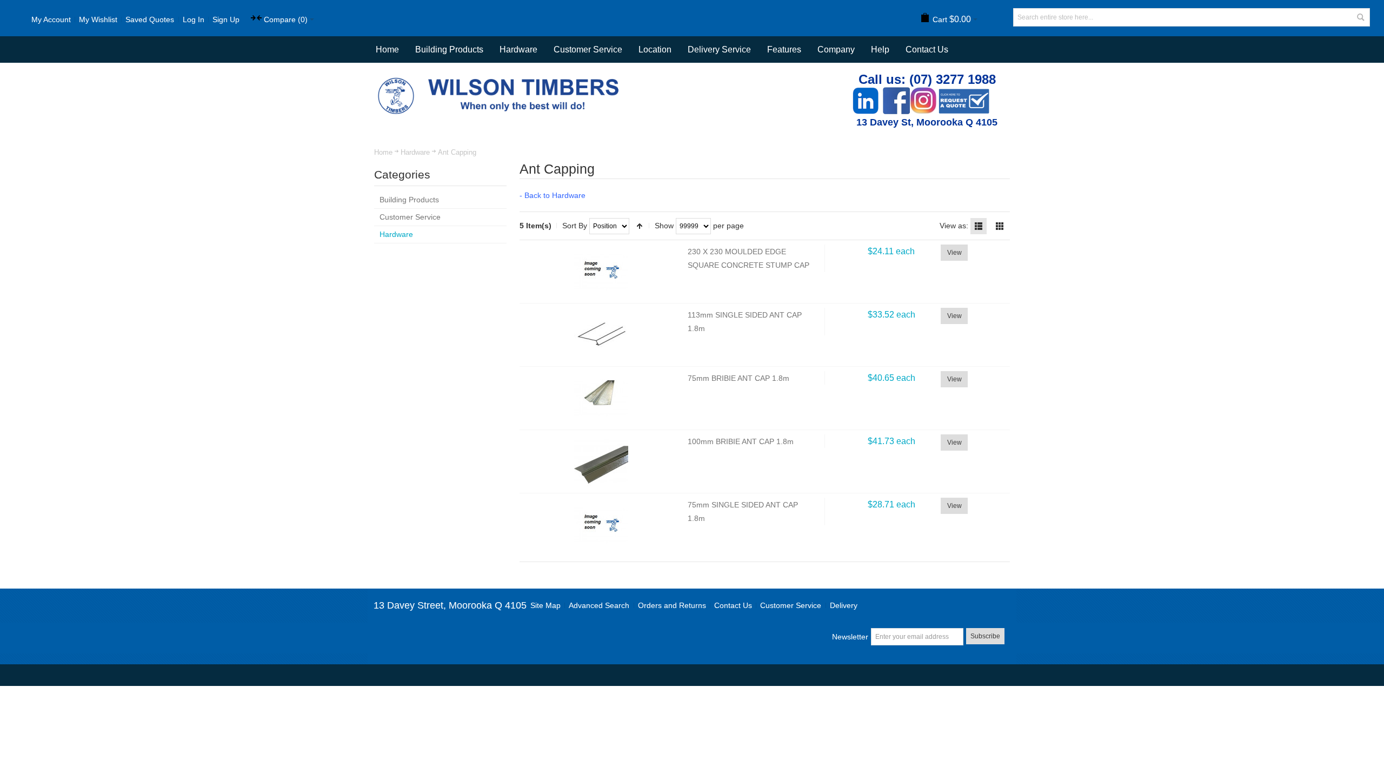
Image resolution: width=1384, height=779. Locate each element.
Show (664, 225)
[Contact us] (964, 92)
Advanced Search (599, 605)
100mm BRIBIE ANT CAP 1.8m (741, 441)
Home (383, 152)
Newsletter (850, 636)
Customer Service (790, 605)
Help (880, 49)
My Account (51, 19)
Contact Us (927, 49)
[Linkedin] (865, 92)
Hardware (415, 152)
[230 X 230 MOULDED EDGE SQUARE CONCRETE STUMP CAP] (601, 272)
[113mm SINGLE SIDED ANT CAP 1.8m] (601, 335)
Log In (193, 19)
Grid (1000, 226)
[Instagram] (923, 92)
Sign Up (225, 19)
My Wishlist (98, 19)
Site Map (545, 605)
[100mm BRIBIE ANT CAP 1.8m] (601, 461)
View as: (954, 225)
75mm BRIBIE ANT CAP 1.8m (738, 378)
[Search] (1360, 17)
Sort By (574, 225)
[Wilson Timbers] (501, 79)
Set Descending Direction (639, 226)
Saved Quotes (149, 19)
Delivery (843, 605)
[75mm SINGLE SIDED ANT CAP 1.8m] (601, 525)
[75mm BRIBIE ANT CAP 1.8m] (601, 398)
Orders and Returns (672, 605)
